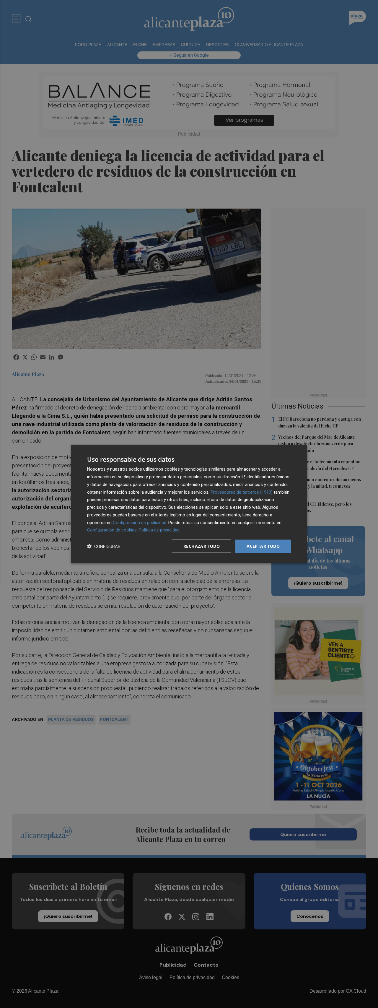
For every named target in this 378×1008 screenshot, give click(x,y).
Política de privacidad (159, 530)
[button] (103, 546)
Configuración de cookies (112, 530)
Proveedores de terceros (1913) (242, 492)
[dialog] (189, 504)
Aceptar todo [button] (263, 546)
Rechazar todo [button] (201, 546)
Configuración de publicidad (139, 522)
